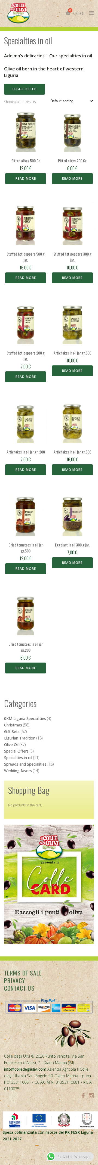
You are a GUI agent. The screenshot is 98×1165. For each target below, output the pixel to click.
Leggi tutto (25, 89)
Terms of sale (23, 972)
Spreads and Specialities (25, 764)
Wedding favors (18, 770)
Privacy (14, 980)
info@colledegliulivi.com (25, 1069)
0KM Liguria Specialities (25, 718)
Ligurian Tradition (19, 738)
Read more (26, 178)
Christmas (13, 725)
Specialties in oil (18, 757)
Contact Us (19, 988)
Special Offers (16, 751)
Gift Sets (12, 731)
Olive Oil (11, 744)
